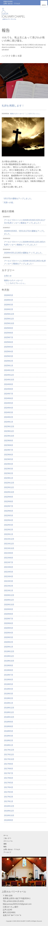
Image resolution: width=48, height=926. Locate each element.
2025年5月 (8, 347)
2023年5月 (8, 459)
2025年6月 (8, 342)
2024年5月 (8, 403)
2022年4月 (8, 520)
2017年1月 (8, 801)
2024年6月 (8, 398)
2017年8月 (8, 769)
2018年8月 (8, 726)
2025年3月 (8, 356)
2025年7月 (8, 337)
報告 (5, 847)
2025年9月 (8, 328)
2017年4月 (8, 787)
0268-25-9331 (8, 1)
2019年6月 (8, 680)
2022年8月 (8, 501)
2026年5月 (8, 295)
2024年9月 (8, 384)
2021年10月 (9, 548)
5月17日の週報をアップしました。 (18, 199)
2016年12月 (9, 806)
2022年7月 (8, 506)
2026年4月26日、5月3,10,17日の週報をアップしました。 (24, 232)
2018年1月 (8, 745)
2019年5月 (8, 684)
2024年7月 (8, 394)
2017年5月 (8, 783)
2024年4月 (8, 408)
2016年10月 (9, 815)
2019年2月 (8, 698)
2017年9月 (8, 764)
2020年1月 (8, 647)
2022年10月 (9, 492)
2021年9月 (8, 553)
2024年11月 (9, 375)
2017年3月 (8, 792)
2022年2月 (8, 530)
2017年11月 (9, 755)
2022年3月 (8, 525)
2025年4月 (8, 352)
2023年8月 (8, 445)
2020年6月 (8, 623)
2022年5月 (8, 516)
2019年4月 (8, 689)
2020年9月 (8, 609)
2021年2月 (8, 586)
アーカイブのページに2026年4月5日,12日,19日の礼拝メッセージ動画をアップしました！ (24, 243)
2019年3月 (8, 694)
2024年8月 (8, 389)
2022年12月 (9, 483)
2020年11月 (9, 600)
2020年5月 (8, 628)
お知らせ (8, 276)
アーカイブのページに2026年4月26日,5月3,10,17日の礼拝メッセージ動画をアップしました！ (24, 221)
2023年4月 (8, 464)
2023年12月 (9, 427)
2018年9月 (8, 722)
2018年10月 (9, 717)
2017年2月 (8, 797)
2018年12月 (9, 708)
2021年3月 (8, 581)
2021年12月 (9, 539)
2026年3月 (8, 305)
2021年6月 (8, 567)
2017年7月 (8, 773)
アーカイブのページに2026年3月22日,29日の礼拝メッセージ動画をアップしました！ (25, 262)
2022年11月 (9, 487)
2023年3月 (8, 469)
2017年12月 (9, 750)
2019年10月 (9, 661)
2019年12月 (9, 651)
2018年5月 (8, 731)
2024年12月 (9, 370)
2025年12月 (9, 314)
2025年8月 (8, 333)
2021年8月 (8, 558)
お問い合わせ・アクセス (11, 3)
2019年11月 (9, 656)
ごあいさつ (7, 838)
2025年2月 (8, 361)
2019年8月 (8, 670)
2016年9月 (8, 820)
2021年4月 (8, 576)
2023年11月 (9, 431)
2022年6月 (8, 511)
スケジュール (8, 841)
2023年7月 (8, 450)
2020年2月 (8, 642)
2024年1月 (8, 422)
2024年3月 (8, 412)
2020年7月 (8, 619)
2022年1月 (8, 534)
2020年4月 (8, 633)
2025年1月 (8, 366)
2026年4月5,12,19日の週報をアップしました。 (23, 253)
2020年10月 (9, 605)
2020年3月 (8, 637)
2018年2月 (8, 740)
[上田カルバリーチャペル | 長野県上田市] (13, 18)
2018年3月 (8, 736)
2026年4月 (8, 300)
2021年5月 (8, 572)
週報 (5, 844)
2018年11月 (9, 712)
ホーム (5, 835)
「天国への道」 (8, 202)
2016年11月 (9, 811)
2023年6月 (8, 455)
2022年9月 (8, 497)
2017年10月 (9, 759)
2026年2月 (8, 309)
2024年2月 (8, 417)
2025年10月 (9, 323)
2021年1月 (8, 591)
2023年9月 (8, 441)
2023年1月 (8, 478)
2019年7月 (8, 675)
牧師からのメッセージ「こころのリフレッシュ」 (25, 113)
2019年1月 (8, 703)
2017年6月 (8, 778)
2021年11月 (9, 544)
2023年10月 (9, 436)
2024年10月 (9, 380)
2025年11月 (9, 319)
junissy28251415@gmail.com (19, 904)
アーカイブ (7, 852)
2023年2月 (8, 473)
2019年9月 (8, 665)
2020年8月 (8, 614)
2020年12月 (9, 595)
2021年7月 (8, 562)
